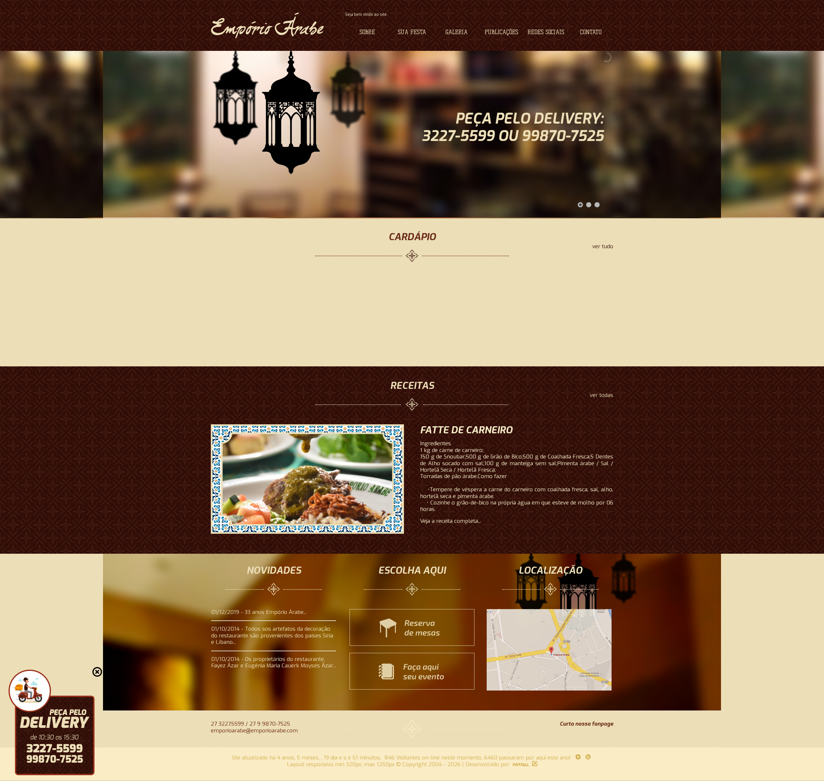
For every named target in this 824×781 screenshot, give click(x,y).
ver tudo (602, 246)
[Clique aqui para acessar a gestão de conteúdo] (533, 764)
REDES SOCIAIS (546, 32)
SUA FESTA (412, 32)
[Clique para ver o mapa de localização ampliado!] (549, 688)
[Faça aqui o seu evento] (412, 688)
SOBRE (367, 32)
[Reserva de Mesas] (412, 644)
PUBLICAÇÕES (501, 32)
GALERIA (456, 32)
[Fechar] (97, 672)
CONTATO (591, 32)
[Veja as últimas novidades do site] (577, 757)
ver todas (601, 395)
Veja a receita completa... (450, 521)
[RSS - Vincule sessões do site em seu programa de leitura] (588, 757)
